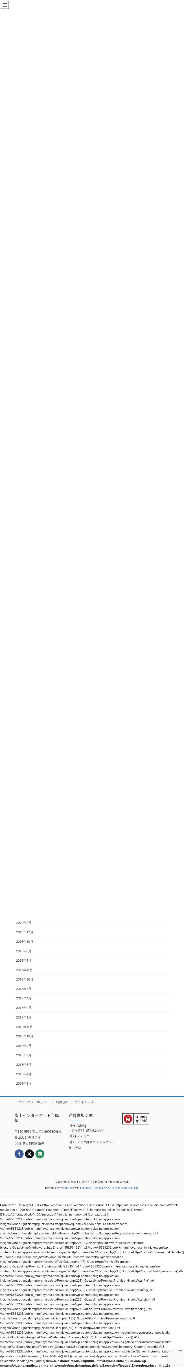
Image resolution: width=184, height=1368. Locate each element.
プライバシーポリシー (33, 1102)
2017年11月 (24, 970)
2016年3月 (23, 1083)
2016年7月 (23, 1055)
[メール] (39, 1153)
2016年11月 (24, 1027)
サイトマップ (84, 1102)
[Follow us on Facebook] (19, 1153)
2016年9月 (23, 1046)
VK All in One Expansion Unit (121, 1187)
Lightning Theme (90, 1187)
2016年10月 (24, 1036)
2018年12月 (24, 932)
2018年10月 (24, 941)
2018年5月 (23, 960)
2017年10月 (24, 979)
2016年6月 (23, 1064)
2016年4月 (23, 1074)
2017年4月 (23, 998)
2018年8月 (23, 951)
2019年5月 (23, 923)
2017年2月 (23, 1008)
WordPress (67, 1187)
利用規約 (62, 1102)
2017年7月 (23, 989)
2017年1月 (23, 1017)
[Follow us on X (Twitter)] (29, 1153)
